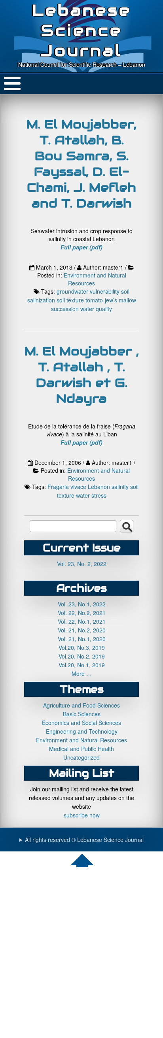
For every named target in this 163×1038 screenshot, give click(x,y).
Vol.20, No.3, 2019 (82, 647)
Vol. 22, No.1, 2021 (82, 621)
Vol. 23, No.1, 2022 (82, 604)
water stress (91, 495)
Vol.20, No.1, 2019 (82, 665)
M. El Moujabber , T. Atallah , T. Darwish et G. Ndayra (82, 374)
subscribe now (82, 815)
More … (82, 674)
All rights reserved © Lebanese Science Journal (84, 840)
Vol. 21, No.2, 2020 (82, 630)
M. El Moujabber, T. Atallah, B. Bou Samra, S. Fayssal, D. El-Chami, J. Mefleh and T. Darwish (81, 163)
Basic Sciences (81, 714)
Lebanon (99, 487)
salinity (120, 487)
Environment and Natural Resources (95, 279)
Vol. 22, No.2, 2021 (82, 613)
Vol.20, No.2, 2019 (82, 656)
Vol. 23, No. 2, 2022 (81, 564)
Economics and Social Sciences (81, 723)
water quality (96, 309)
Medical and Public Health (81, 749)
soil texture (70, 300)
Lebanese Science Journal (81, 30)
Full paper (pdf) (81, 247)
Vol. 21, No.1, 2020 (82, 639)
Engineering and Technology (82, 731)
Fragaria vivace (66, 487)
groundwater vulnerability (88, 291)
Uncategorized (81, 757)
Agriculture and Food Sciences (81, 705)
